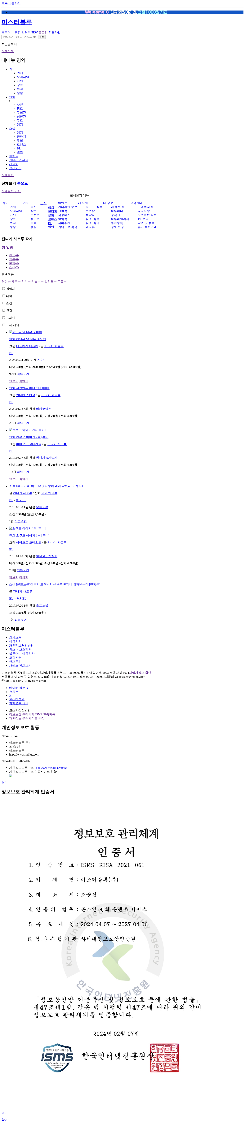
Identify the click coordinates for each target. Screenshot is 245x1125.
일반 (20, 152)
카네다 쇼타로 (25, 395)
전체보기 (8, 175)
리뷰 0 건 (21, 521)
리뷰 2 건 (23, 374)
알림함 (29, 32)
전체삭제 (8, 51)
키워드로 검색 (67, 227)
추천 (20, 104)
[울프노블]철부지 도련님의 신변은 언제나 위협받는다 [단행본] (54, 584)
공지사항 (144, 211)
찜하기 (23, 381)
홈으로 (22, 183)
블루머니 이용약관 (21, 653)
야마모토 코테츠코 (28, 444)
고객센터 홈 (146, 207)
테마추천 (64, 223)
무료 (20, 120)
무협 (20, 140)
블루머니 (117, 211)
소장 (9, 303)
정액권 (115, 215)
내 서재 (83, 203)
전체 (14, 255)
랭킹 (20, 93)
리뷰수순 (37, 281)
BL (19, 148)
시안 (41, 359)
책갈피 (90, 215)
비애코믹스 (43, 408)
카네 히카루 (49, 493)
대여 (9, 296)
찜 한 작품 (92, 219)
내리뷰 (90, 227)
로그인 (43, 32)
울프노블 (42, 507)
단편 (20, 81)
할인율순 (50, 281)
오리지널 (23, 77)
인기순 (26, 281)
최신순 (6, 281)
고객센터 (136, 203)
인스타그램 (16, 699)
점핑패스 (15, 168)
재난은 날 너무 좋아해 (27, 339)
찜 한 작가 (92, 223)
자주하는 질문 (147, 215)
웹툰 (12, 69)
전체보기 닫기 (11, 191)
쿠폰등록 (117, 223)
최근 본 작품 (94, 207)
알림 (9, 247)
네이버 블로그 (18, 687)
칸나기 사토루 (54, 346)
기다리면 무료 (18, 160)
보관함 (90, 211)
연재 (20, 73)
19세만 (10, 317)
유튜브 (13, 691)
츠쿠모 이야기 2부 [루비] (29, 437)
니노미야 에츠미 (27, 346)
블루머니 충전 (11, 32)
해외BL (21, 500)
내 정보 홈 (118, 207)
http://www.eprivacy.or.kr (51, 767)
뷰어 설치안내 (147, 227)
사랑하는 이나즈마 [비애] (29, 388)
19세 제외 (12, 325)
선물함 (13, 164)
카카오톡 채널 (18, 703)
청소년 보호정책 (20, 649)
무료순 (62, 281)
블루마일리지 (120, 219)
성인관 (21, 116)
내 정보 (108, 203)
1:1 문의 (143, 219)
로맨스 (21, 144)
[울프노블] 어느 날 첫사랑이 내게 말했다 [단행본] (46, 486)
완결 (20, 89)
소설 (12, 128)
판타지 (21, 136)
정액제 (10, 288)
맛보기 (13, 381)
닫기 (5, 782)
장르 (20, 85)
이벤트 (13, 156)
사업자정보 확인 (140, 672)
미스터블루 (17, 22)
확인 (5, 1119)
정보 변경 (117, 227)
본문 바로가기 (11, 3)
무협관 (21, 112)
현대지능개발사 (46, 457)
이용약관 (15, 641)
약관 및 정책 (146, 223)
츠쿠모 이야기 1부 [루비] (29, 535)
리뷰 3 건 (23, 423)
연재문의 (15, 661)
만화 (12, 97)
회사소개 (15, 637)
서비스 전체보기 (20, 665)
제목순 (16, 281)
